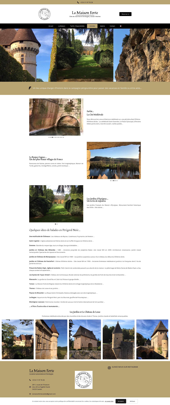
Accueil (51, 26)
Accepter (121, 401)
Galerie (102, 26)
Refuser (132, 401)
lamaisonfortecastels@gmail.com (44, 394)
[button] (50, 137)
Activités (92, 26)
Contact (112, 26)
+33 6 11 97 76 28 (86, 2)
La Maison (61, 26)
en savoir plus (109, 401)
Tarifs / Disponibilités (77, 26)
